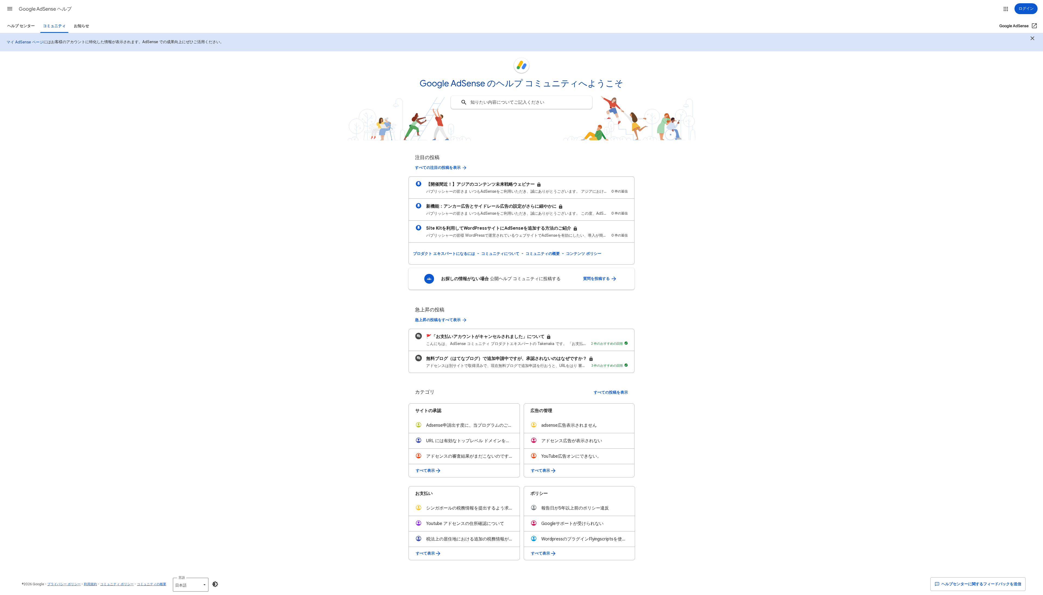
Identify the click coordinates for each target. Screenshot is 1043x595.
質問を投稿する (597, 278)
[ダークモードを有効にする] (215, 584)
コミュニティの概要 (543, 253)
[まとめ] (1032, 39)
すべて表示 (425, 470)
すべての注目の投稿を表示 (438, 167)
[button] (9, 8)
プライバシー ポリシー (64, 584)
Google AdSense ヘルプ (45, 9)
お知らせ (81, 26)
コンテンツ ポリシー (583, 253)
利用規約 (90, 584)
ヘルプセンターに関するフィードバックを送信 (981, 584)
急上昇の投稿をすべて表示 (438, 320)
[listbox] (191, 585)
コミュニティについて (500, 253)
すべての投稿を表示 (611, 392)
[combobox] (521, 102)
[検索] (463, 102)
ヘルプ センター (21, 26)
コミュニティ (54, 26)
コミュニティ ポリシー (117, 584)
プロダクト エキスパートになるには (444, 253)
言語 (181, 577)
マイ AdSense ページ (25, 42)
